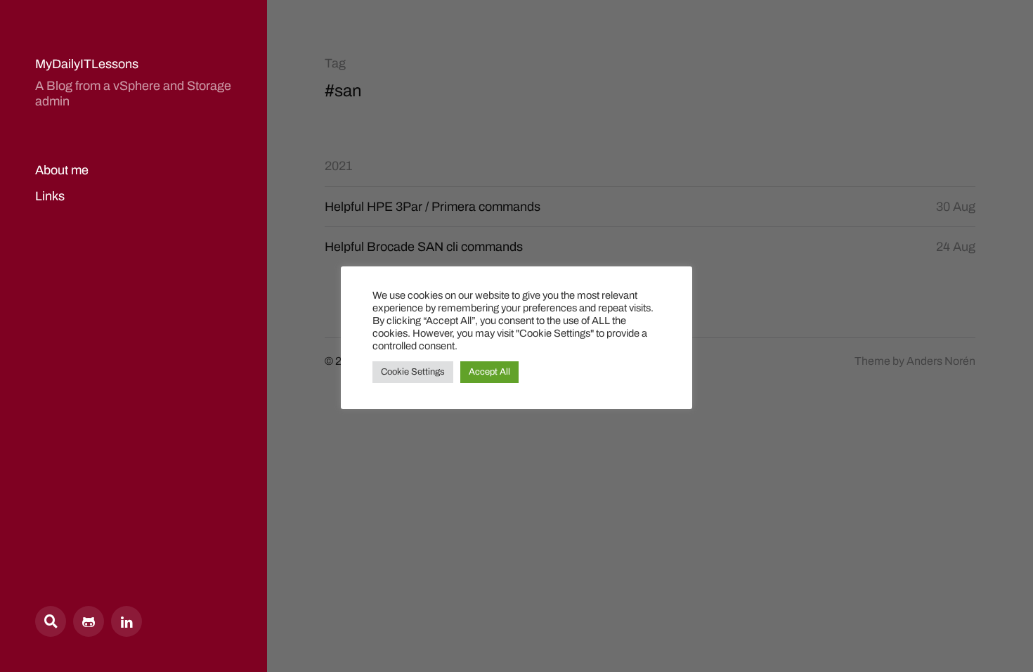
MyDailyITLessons (86, 64)
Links (50, 196)
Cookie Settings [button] (413, 372)
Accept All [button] (489, 372)
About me (62, 170)
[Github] (88, 621)
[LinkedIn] (126, 621)
